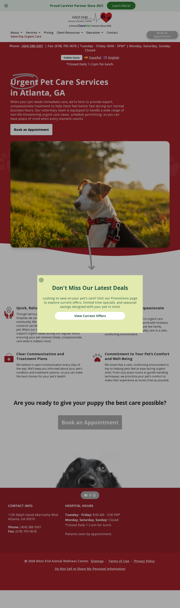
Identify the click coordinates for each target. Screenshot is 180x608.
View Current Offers (90, 316)
